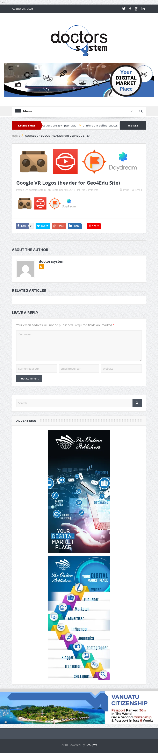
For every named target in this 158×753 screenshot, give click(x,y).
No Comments (90, 189)
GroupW (91, 745)
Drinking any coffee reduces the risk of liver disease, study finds (107, 125)
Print (126, 189)
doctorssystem (37, 189)
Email (138, 189)
